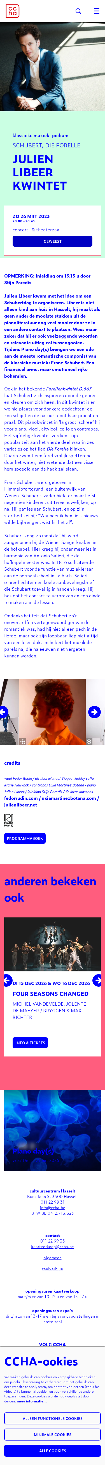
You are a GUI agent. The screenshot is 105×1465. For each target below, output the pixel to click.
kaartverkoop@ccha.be (52, 1246)
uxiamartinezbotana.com (69, 798)
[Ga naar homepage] (12, 11)
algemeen (53, 1257)
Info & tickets (30, 1042)
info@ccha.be (52, 1207)
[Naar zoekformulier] (78, 11)
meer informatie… (32, 1401)
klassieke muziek (31, 135)
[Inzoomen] (22, 741)
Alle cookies (52, 1450)
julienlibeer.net (20, 804)
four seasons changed (51, 993)
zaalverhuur (52, 1268)
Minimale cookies (52, 1434)
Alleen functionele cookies (53, 1418)
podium (60, 135)
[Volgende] (94, 712)
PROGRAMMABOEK (25, 838)
